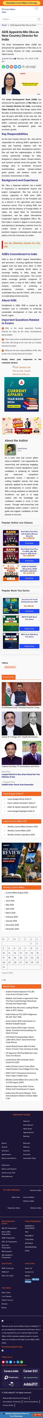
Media (27, 1276)
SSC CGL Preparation (6, 1246)
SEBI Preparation (8, 1238)
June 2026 (10, 901)
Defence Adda (28, 1201)
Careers (32, 1280)
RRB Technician (8, 1268)
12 (15, 953)
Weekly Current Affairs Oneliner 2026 (23, 827)
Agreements (6, 1154)
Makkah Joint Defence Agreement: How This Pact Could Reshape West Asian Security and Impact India (22, 1001)
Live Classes (6, 1296)
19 (15, 958)
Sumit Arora (9, 58)
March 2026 (10, 913)
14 (26, 953)
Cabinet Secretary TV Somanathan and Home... (21, 766)
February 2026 (12, 917)
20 (21, 958)
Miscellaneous (7, 1176)
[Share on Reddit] (11, 66)
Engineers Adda (14, 1208)
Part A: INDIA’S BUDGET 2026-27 (21, 803)
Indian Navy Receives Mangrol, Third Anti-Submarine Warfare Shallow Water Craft (22, 1095)
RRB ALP (5, 1272)
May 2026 (10, 905)
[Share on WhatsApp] (3, 66)
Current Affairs (28, 1197)
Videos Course (7, 1300)
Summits (26, 1151)
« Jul (4, 980)
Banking (26, 1136)
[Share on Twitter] (19, 66)
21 (26, 958)
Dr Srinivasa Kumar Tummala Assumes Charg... (21, 707)
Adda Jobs (16, 1197)
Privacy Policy (8, 1405)
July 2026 (10, 897)
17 (4, 958)
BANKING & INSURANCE (30, 1227)
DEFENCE (29, 1243)
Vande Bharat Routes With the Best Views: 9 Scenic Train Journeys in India (22, 1047)
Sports (4, 1143)
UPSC (27, 1251)
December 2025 (12, 925)
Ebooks (4, 1304)
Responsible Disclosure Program (15, 1398)
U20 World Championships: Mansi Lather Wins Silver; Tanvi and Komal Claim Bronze (20, 1039)
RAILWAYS (29, 1236)
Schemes (5, 1151)
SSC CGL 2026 (7, 1276)
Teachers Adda (35, 1190)
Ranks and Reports (9, 1169)
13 (21, 953)
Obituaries (6, 1165)
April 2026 (10, 909)
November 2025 (12, 929)
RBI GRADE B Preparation (7, 1256)
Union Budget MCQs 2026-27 (20, 799)
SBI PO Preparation (9, 1228)
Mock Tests (6, 1292)
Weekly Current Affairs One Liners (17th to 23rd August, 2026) (22, 1081)
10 (4, 953)
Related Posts (8, 677)
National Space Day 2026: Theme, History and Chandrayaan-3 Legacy (20, 1087)
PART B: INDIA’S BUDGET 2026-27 (22, 807)
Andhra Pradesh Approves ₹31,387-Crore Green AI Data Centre (20, 993)
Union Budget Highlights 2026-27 (21, 811)
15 (32, 953)
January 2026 (11, 921)
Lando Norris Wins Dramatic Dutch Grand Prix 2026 (20, 1061)
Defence (26, 1147)
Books (4, 1308)
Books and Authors (9, 1158)
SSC (26, 1232)
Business (26, 1143)
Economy (26, 1154)
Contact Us (29, 1272)
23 (38, 958)
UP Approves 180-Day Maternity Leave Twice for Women (21, 1054)
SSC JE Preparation (9, 1242)
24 (4, 962)
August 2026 (17, 893)
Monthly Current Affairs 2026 (19, 831)
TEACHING (29, 1239)
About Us (28, 1268)
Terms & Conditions (30, 1402)
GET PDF (37, 1415)
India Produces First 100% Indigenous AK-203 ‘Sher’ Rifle (21, 1015)
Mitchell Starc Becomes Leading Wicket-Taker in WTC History (22, 1009)
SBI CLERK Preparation (6, 1233)
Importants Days (29, 1158)
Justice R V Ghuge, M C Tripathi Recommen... (20, 737)
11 (9, 953)
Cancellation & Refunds (12, 1402)
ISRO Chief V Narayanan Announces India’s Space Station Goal (21, 1074)
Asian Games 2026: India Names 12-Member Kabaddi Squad (21, 1022)
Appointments (10, 667)
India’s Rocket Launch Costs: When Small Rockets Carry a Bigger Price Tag (22, 1067)
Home (4, 25)
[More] (36, 8)
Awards (4, 1147)
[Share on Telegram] (7, 66)
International (28, 1125)
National (26, 1121)
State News (27, 1129)
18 (9, 958)
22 (32, 958)
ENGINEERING (31, 1247)
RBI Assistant (7, 1251)
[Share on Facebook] (15, 66)
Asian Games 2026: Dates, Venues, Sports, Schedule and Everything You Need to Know (21, 1030)
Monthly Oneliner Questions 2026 (21, 835)
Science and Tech (8, 1173)
